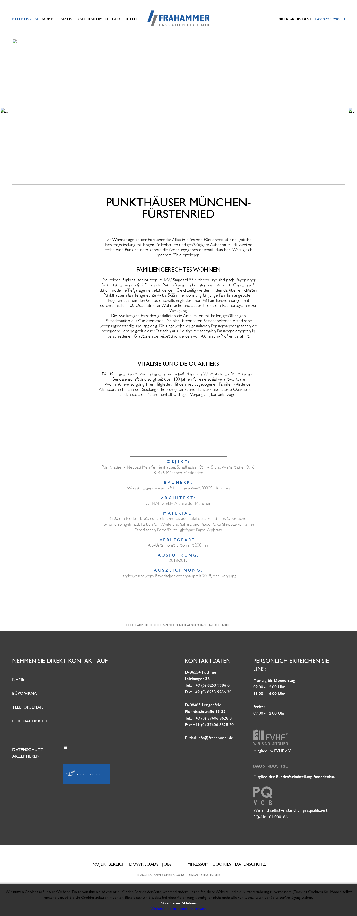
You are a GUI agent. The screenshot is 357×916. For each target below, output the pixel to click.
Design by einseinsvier (204, 874)
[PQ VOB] (263, 803)
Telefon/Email (27, 707)
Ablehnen (189, 903)
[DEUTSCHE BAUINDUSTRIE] (270, 770)
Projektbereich (108, 864)
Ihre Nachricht (30, 721)
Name (18, 679)
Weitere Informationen (169, 908)
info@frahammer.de (215, 737)
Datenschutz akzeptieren (27, 752)
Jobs (166, 864)
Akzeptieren (170, 903)
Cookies (221, 864)
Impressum (197, 864)
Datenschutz (250, 864)
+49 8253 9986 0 (329, 19)
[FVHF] (270, 744)
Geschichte (125, 19)
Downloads (143, 864)
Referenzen (25, 19)
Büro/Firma (24, 693)
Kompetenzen (57, 19)
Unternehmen (92, 19)
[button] (4, 112)
